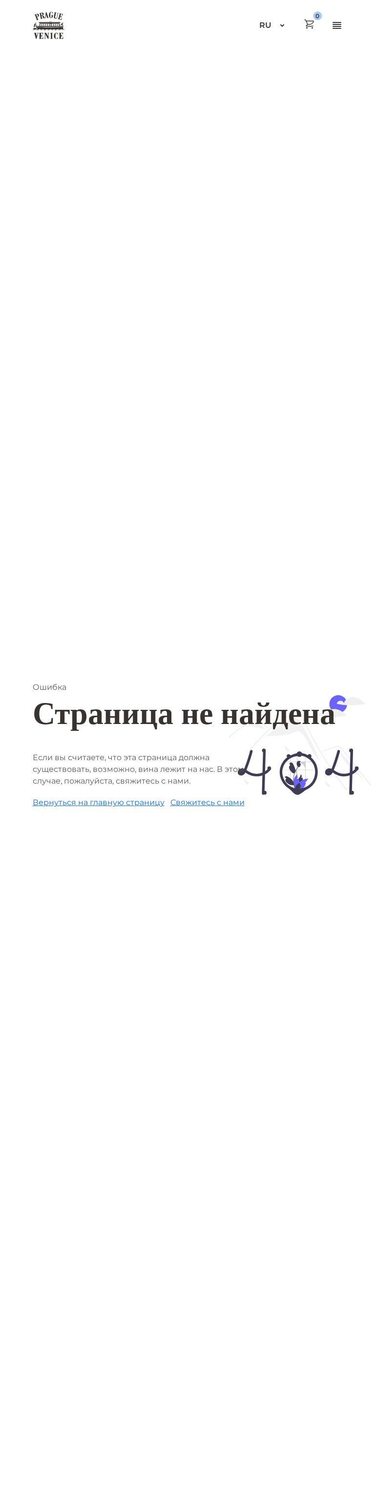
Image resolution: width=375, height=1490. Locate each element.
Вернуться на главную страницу (99, 802)
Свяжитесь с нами (207, 802)
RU (265, 25)
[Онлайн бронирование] (309, 24)
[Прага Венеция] (49, 25)
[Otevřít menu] (337, 25)
